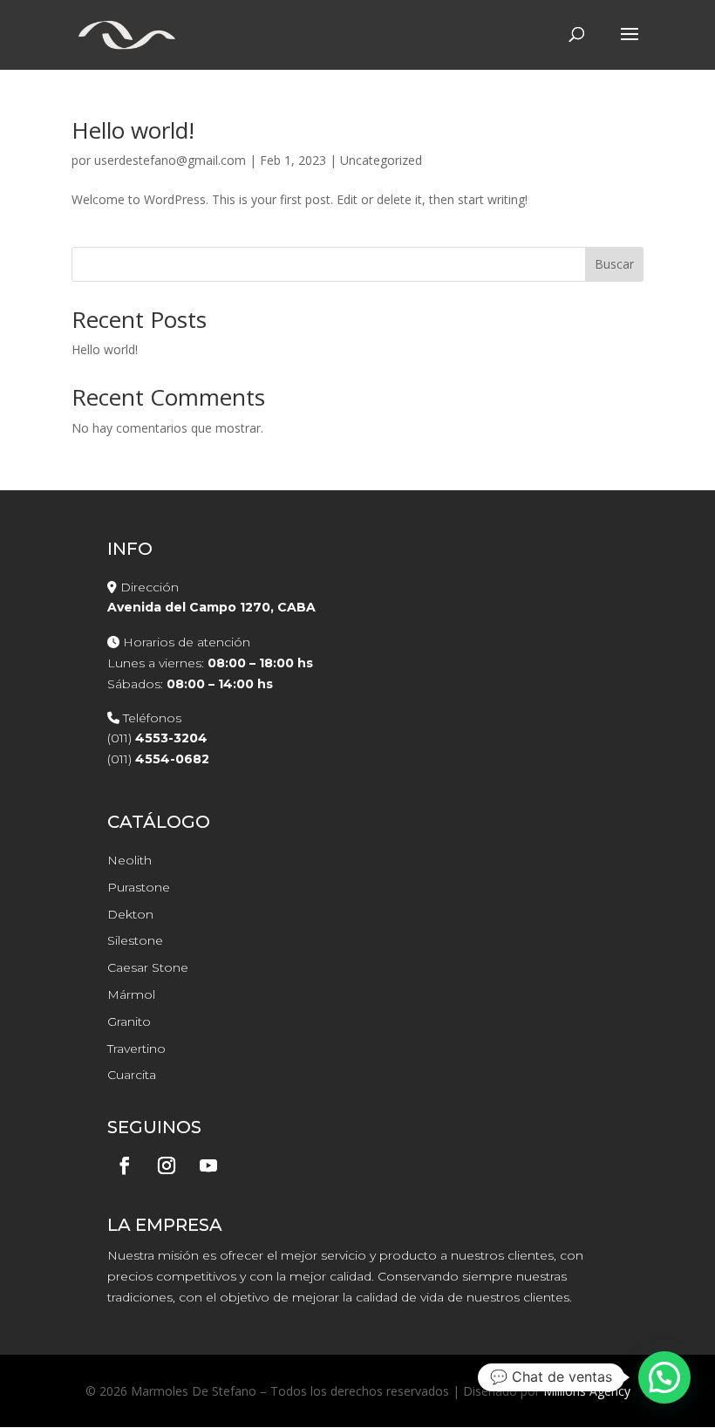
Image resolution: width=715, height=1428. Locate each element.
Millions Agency (586, 1391)
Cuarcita (131, 1075)
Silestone (135, 940)
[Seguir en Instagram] (166, 1165)
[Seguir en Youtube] (208, 1165)
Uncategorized (381, 160)
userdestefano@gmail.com (170, 160)
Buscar (614, 264)
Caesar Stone (147, 967)
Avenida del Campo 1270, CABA (211, 607)
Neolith (129, 860)
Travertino (136, 1048)
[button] (664, 1377)
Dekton (130, 914)
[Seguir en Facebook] (124, 1165)
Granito (129, 1021)
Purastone (138, 887)
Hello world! (133, 130)
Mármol (131, 994)
